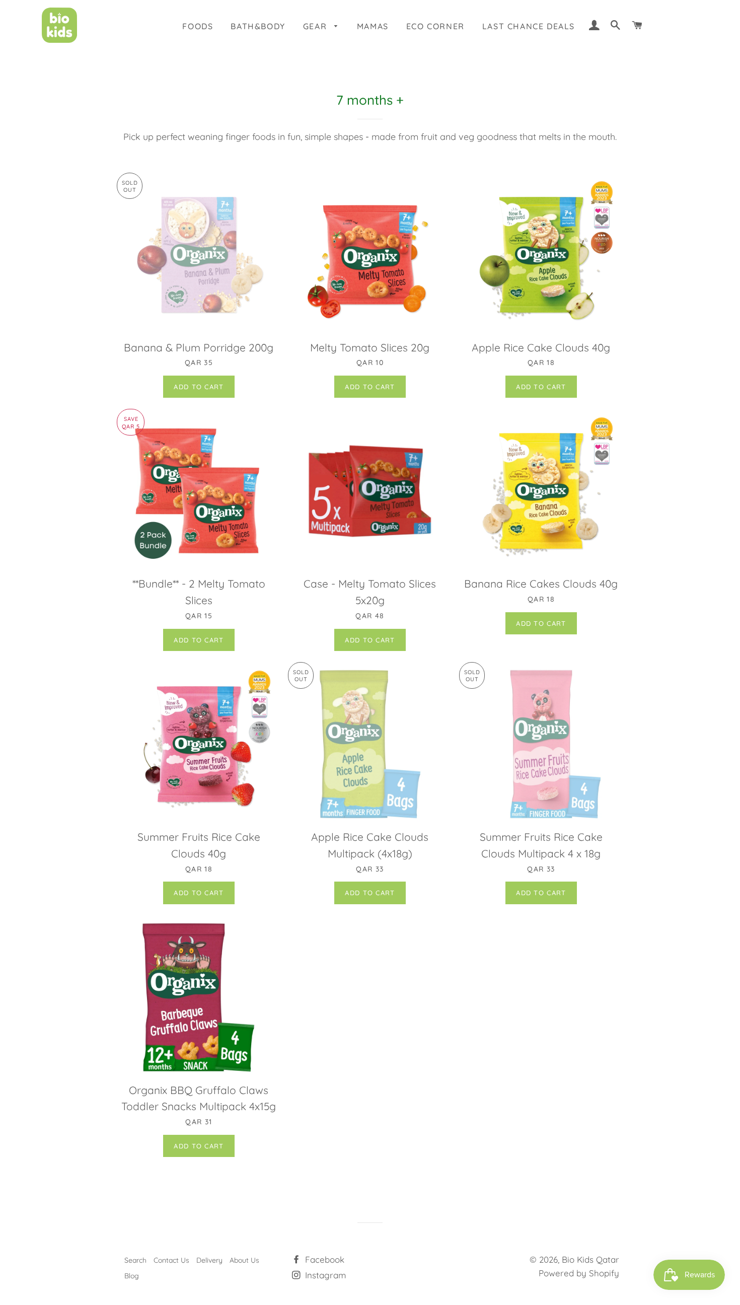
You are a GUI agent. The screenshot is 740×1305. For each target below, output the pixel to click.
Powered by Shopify (579, 1273)
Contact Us (171, 1260)
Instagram (324, 1275)
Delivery (209, 1260)
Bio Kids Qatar (590, 1259)
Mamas (373, 26)
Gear (316, 26)
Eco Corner (435, 26)
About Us (244, 1260)
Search (135, 1260)
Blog (131, 1275)
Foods (197, 26)
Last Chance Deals (528, 26)
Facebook (323, 1259)
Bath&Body (258, 26)
